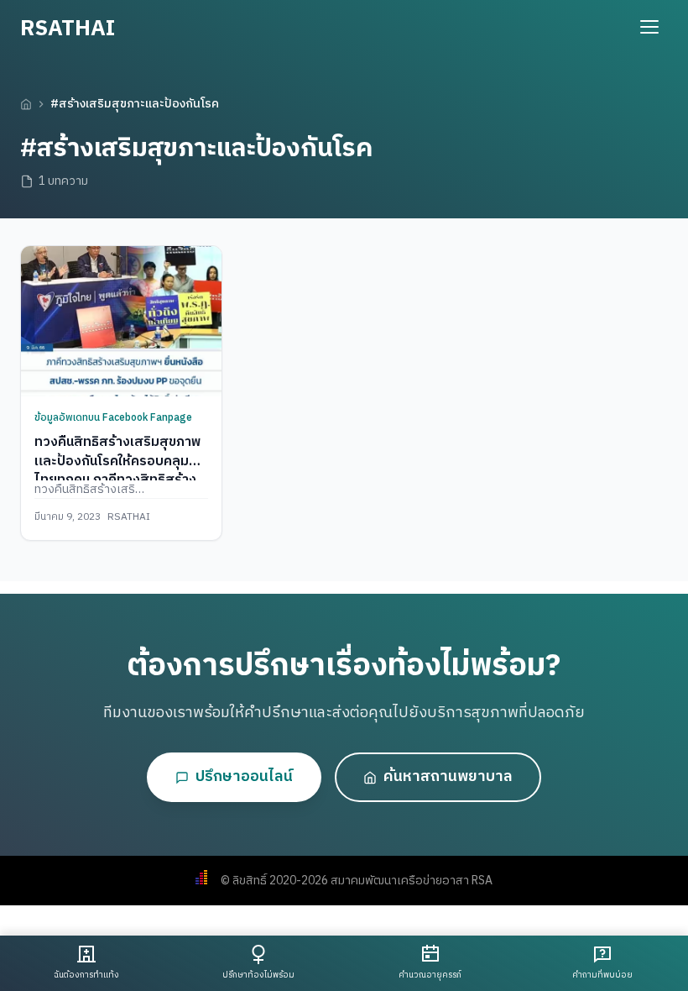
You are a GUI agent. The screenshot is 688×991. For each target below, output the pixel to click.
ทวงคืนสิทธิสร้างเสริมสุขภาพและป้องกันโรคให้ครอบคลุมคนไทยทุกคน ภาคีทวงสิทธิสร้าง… (121, 461)
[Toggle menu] (649, 26)
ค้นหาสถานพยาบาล (448, 776)
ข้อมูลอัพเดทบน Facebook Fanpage (113, 418)
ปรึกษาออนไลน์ (244, 776)
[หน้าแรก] (26, 104)
